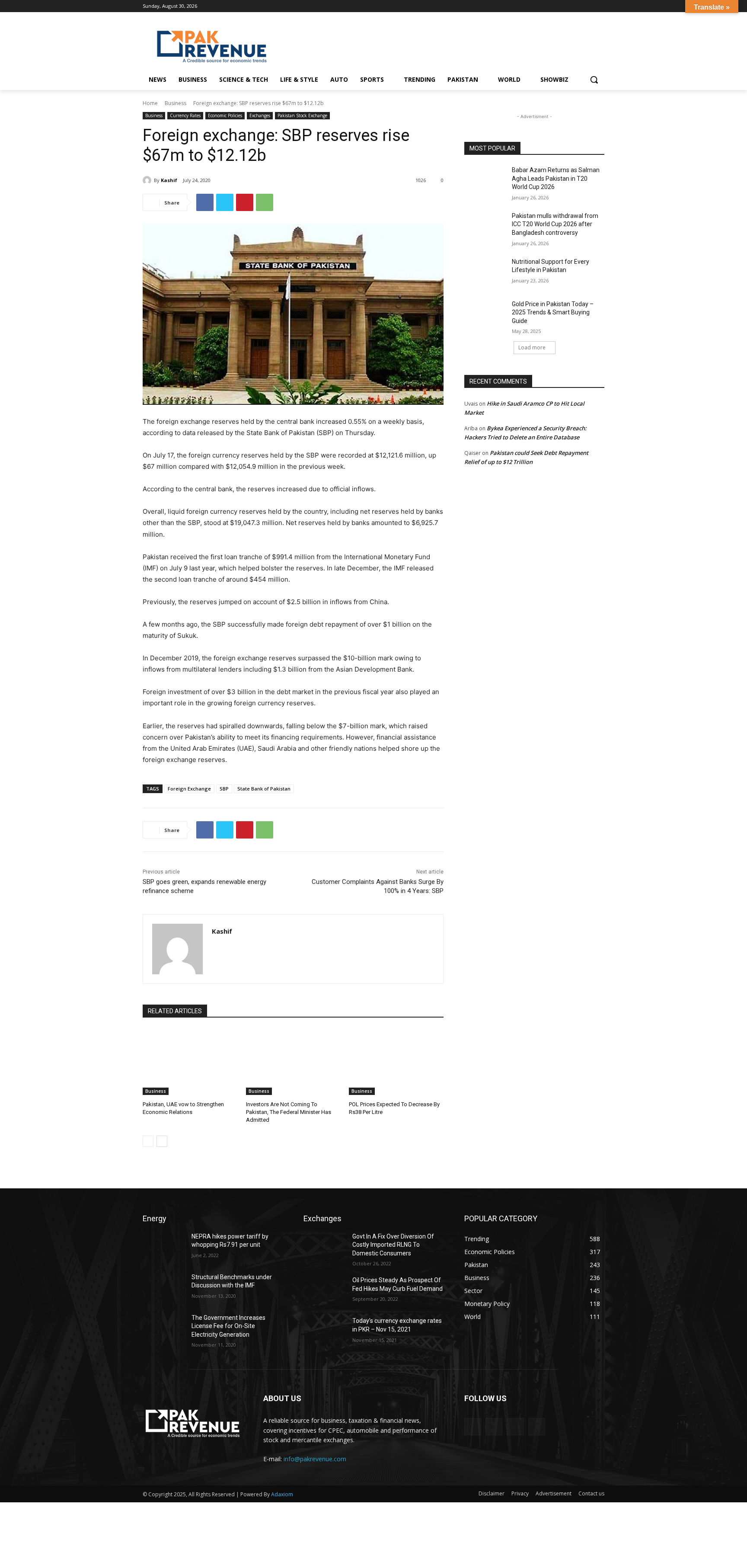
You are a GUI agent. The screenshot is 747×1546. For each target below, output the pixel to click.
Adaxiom (282, 1494)
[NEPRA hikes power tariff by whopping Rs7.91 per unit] (164, 1247)
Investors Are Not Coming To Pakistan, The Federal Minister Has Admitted (288, 1112)
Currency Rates (185, 115)
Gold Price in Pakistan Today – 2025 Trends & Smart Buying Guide (553, 312)
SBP (224, 788)
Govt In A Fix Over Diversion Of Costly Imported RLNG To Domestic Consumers (393, 1245)
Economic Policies (225, 115)
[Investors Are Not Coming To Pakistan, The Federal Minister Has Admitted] (293, 1062)
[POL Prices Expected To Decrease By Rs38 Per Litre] (396, 1062)
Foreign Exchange (189, 788)
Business (175, 103)
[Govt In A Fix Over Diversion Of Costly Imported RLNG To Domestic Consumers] (324, 1247)
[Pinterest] (244, 202)
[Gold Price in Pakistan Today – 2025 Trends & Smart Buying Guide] (485, 315)
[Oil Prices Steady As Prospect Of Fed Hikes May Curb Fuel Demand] (324, 1291)
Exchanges (259, 115)
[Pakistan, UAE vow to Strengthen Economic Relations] (190, 1062)
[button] (594, 79)
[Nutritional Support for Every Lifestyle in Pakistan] (485, 272)
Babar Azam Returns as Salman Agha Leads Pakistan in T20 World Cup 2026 (556, 178)
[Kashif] (148, 180)
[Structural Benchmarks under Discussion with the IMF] (164, 1288)
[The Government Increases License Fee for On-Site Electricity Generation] (164, 1328)
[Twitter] (599, 6)
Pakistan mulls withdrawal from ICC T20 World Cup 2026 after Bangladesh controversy (555, 224)
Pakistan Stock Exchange (302, 115)
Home (150, 103)
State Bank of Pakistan (263, 788)
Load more (532, 347)
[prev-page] (148, 1141)
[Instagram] (576, 6)
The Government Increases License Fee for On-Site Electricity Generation (228, 1326)
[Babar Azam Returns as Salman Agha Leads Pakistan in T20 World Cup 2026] (485, 180)
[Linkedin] (587, 6)
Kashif (169, 180)
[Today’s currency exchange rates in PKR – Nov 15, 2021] (324, 1331)
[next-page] (161, 1141)
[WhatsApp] (264, 202)
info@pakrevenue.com (315, 1459)
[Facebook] (563, 6)
